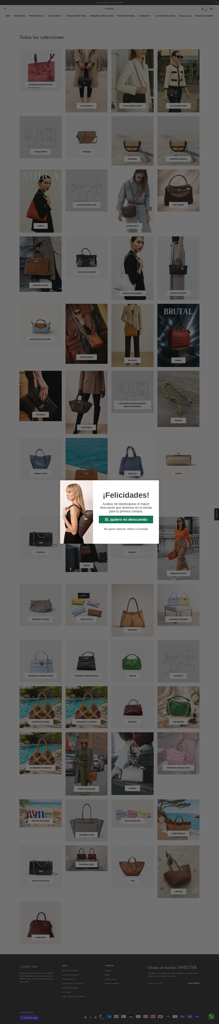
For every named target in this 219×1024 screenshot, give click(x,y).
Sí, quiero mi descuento (126, 519)
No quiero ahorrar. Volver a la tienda (126, 529)
